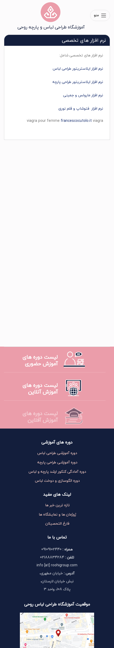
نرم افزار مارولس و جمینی (83, 95)
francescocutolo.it (76, 120)
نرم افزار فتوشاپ (89, 108)
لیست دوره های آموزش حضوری (40, 360)
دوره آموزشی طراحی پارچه (57, 462)
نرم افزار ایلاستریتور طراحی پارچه (77, 81)
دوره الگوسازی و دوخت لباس (57, 480)
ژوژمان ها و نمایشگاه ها (57, 514)
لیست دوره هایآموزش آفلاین (40, 417)
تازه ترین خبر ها (57, 505)
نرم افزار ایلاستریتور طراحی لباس (78, 68)
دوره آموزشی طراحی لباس (57, 453)
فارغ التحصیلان (57, 523)
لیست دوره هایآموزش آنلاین (40, 388)
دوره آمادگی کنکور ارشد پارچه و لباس (57, 471)
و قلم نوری (67, 108)
